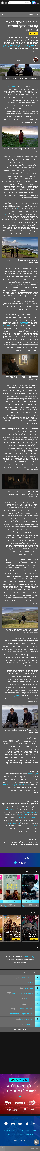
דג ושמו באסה (28, 1024)
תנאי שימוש (29, 1134)
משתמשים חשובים (10, 1130)
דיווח (29, 1130)
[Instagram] (13, 1124)
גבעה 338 (30, 1003)
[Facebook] (6, 1124)
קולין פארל (17, 45)
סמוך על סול (22, 814)
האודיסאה (30, 983)
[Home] (33, 3)
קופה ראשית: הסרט (26, 1019)
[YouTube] (20, 1124)
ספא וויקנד (29, 998)
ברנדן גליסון (7, 45)
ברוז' (18, 208)
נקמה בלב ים (29, 988)
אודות (34, 1130)
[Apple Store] (27, 1124)
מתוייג (31, 15)
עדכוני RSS (21, 1130)
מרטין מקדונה (28, 45)
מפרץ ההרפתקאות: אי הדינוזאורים (21, 1014)
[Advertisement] (20, 9)
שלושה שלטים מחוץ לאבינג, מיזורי (16, 784)
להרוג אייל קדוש (21, 817)
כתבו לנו (9, 1134)
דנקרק (33, 817)
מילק (7, 214)
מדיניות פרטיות (19, 1134)
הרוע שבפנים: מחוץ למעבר (24, 1009)
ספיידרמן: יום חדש (27, 977)
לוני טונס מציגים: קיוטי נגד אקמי (22, 993)
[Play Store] (34, 1124)
